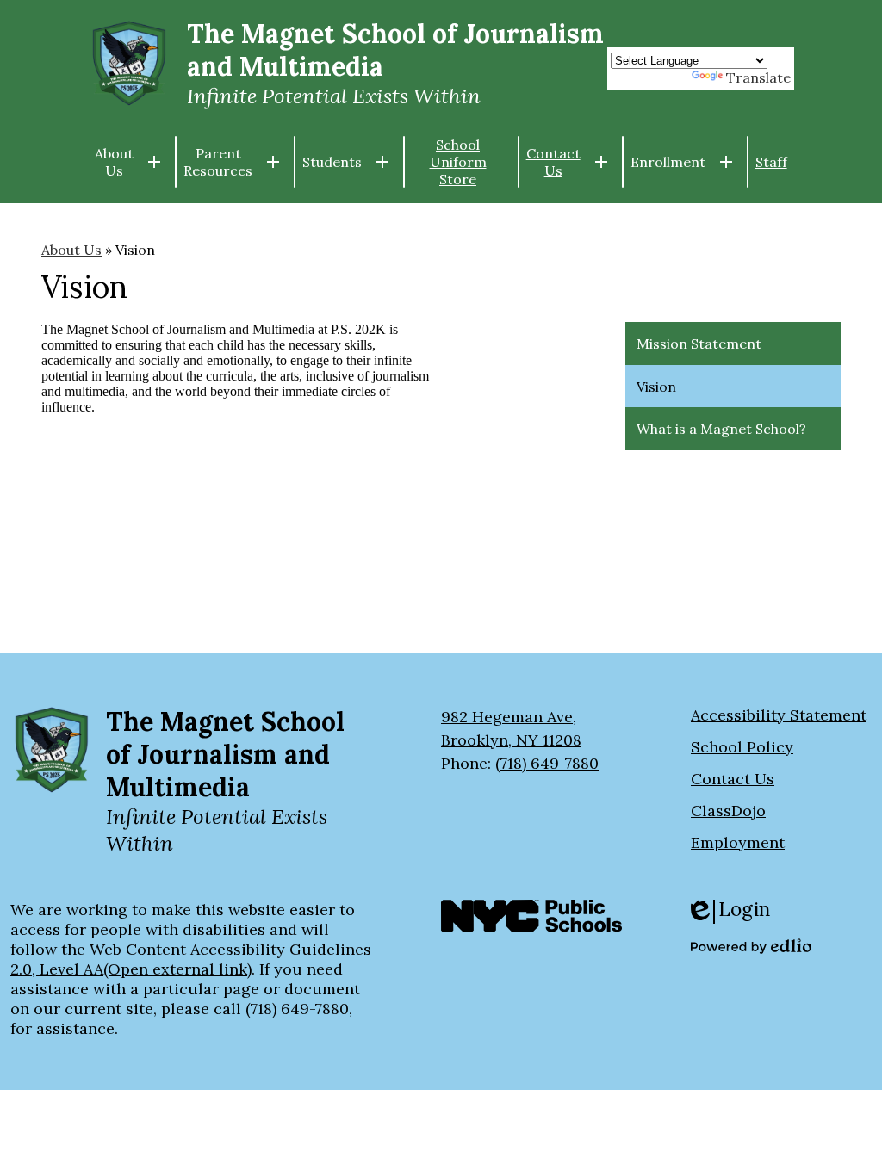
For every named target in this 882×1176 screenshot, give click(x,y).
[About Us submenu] (128, 162)
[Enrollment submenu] (682, 162)
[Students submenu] (345, 162)
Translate (758, 77)
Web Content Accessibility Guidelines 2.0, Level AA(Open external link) (190, 959)
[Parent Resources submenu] (232, 162)
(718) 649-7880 (547, 763)
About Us (71, 249)
